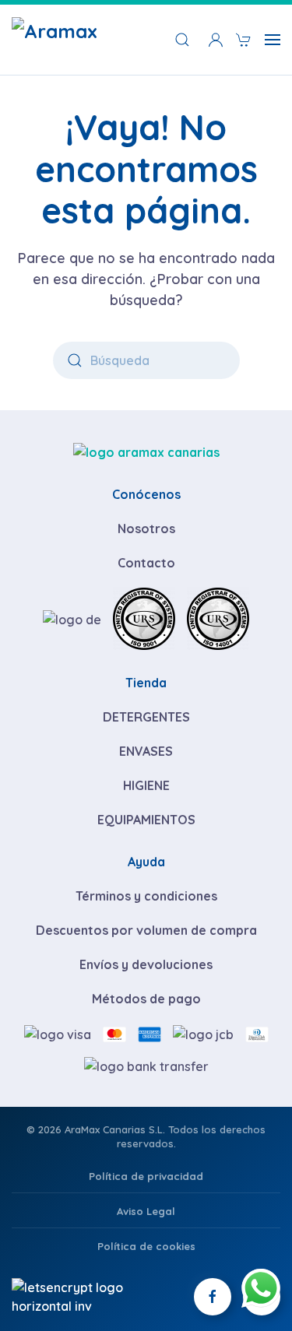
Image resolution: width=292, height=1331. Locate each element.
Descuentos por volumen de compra (146, 930)
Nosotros (146, 528)
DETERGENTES (146, 717)
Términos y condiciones (146, 896)
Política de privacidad (146, 1176)
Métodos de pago (146, 998)
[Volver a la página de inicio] (82, 40)
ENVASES (146, 751)
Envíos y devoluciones (146, 964)
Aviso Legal (146, 1211)
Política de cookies (146, 1246)
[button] (216, 40)
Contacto (146, 563)
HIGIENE (146, 785)
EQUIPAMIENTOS (146, 819)
